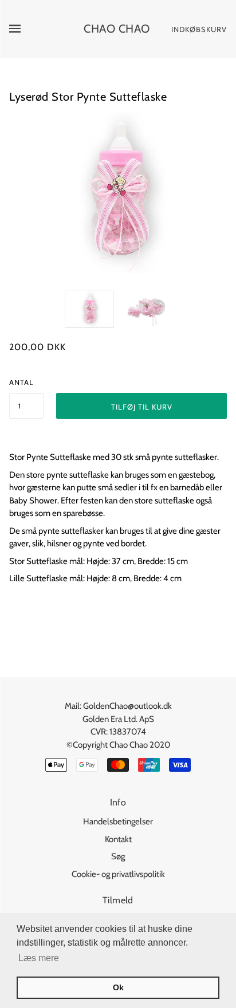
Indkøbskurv (199, 29)
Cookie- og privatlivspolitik (118, 874)
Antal (21, 382)
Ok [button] (118, 987)
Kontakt (118, 839)
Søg (118, 856)
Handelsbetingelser (118, 821)
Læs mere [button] (38, 958)
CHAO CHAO (117, 28)
